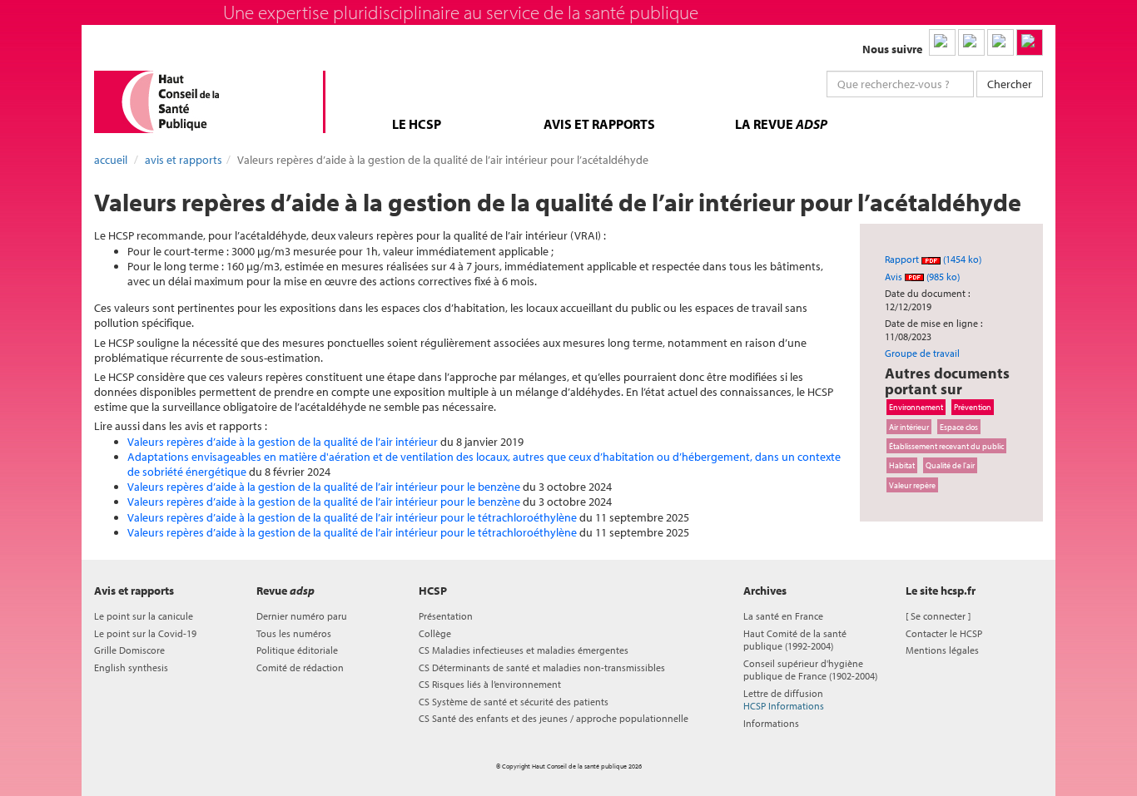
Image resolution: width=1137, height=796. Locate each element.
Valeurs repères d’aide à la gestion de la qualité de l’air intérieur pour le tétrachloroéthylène (352, 517)
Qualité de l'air (950, 465)
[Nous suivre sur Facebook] (1000, 42)
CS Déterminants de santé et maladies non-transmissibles (542, 667)
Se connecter (938, 616)
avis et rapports (599, 124)
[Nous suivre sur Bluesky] (971, 42)
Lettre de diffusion (783, 699)
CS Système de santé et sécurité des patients (513, 701)
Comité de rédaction (300, 667)
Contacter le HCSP (944, 633)
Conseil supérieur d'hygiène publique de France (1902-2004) (810, 669)
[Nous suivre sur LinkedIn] (942, 42)
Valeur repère (912, 485)
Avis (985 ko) (922, 276)
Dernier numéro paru (301, 616)
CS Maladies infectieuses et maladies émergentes (523, 650)
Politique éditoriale (297, 650)
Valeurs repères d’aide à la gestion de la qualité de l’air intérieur (282, 441)
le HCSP (416, 124)
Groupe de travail (922, 353)
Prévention (972, 407)
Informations (771, 723)
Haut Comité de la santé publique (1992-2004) (795, 639)
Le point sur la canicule (143, 616)
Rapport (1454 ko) (933, 259)
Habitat (902, 465)
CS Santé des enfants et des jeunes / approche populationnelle (553, 718)
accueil (110, 159)
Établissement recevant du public (946, 446)
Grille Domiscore (129, 650)
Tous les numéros (293, 633)
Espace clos (959, 427)
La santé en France (783, 616)
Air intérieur (909, 427)
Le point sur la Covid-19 (145, 633)
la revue (781, 124)
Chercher (1009, 84)
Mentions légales (942, 650)
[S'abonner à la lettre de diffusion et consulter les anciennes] (1029, 42)
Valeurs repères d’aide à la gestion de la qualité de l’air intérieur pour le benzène (323, 486)
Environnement (916, 407)
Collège (435, 633)
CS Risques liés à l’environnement (490, 684)
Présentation (446, 616)
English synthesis (131, 667)
